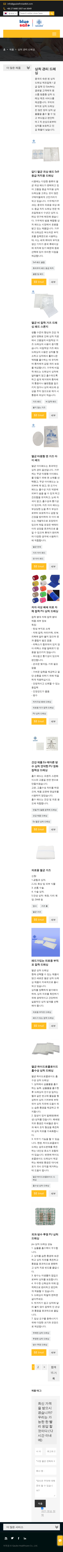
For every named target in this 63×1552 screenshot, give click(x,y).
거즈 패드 (37, 401)
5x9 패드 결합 (39, 262)
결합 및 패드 (38, 274)
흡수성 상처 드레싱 (41, 1185)
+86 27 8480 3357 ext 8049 (19, 8)
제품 (11, 49)
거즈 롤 (44, 906)
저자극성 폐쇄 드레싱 (42, 701)
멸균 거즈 (37, 911)
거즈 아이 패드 (39, 552)
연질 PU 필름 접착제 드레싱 (45, 809)
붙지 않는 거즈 (39, 407)
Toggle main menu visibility (54, 33)
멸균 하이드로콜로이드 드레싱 (44, 1178)
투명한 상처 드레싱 (41, 1338)
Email (39, 281)
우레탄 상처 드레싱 (41, 1332)
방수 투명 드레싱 (40, 1344)
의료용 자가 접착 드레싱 (43, 707)
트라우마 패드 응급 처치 (43, 268)
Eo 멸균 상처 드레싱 (41, 821)
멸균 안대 (37, 546)
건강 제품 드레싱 (40, 815)
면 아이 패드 (38, 558)
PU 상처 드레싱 (39, 713)
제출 (40, 1503)
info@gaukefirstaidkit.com (20, 3)
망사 (35, 906)
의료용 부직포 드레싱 (42, 1012)
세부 (53, 281)
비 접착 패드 (51, 401)
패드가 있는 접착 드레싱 (43, 1018)
